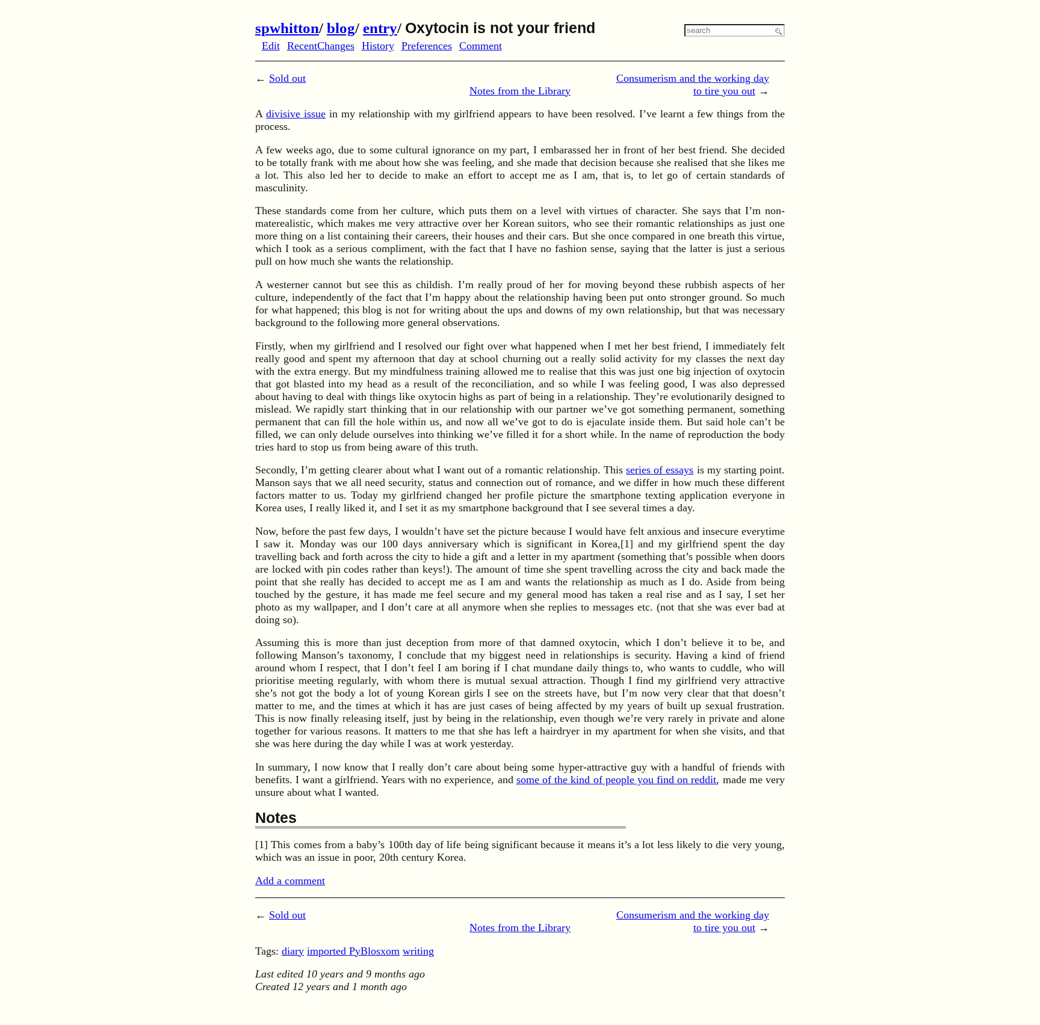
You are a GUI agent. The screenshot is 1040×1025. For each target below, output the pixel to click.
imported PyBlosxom (353, 951)
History (378, 46)
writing (418, 951)
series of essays (659, 470)
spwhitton (287, 28)
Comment (480, 46)
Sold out (287, 78)
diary (293, 951)
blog (341, 28)
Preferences (426, 46)
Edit (271, 46)
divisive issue (296, 114)
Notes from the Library (520, 91)
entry (380, 28)
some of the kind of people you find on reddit (616, 780)
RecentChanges (320, 46)
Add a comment (290, 881)
